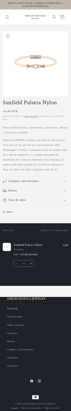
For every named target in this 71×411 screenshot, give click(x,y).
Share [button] (9, 211)
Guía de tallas (15, 316)
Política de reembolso (31, 408)
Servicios (12, 365)
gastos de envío (31, 116)
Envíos (11, 341)
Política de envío (52, 408)
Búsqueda (12, 308)
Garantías (12, 357)
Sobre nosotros (15, 325)
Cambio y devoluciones (20, 349)
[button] (7, 17)
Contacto (12, 333)
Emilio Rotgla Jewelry (32, 403)
